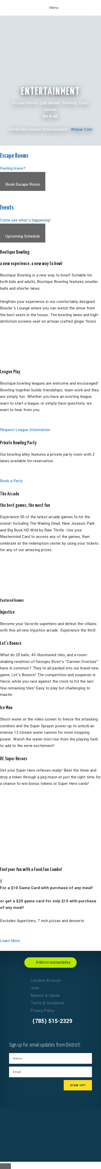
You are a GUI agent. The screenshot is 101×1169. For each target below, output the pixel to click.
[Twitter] (14, 1003)
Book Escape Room (22, 184)
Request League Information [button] (25, 430)
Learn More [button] (10, 941)
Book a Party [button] (11, 481)
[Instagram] (14, 995)
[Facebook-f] (14, 988)
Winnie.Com (81, 129)
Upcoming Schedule (22, 236)
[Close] (5, 1166)
